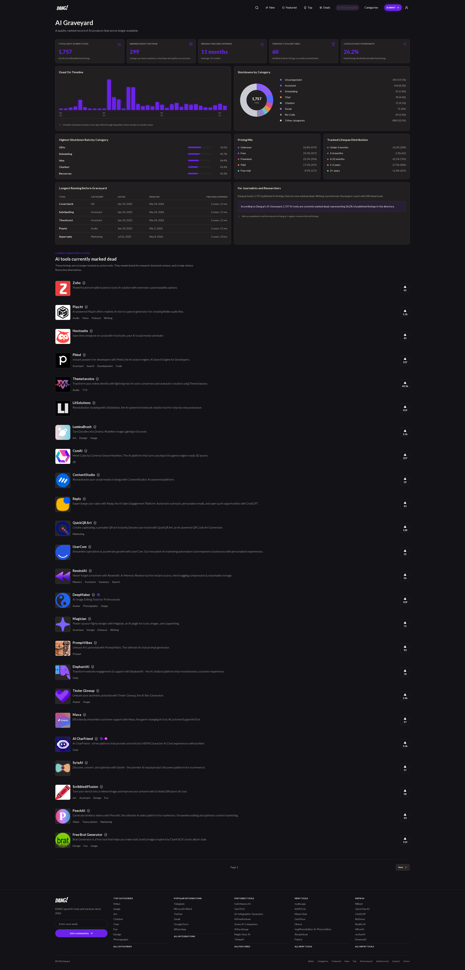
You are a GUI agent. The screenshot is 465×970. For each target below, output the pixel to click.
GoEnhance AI (242, 903)
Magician (79, 619)
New (272, 7)
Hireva (298, 924)
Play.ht (63, 228)
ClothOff (360, 913)
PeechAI (79, 811)
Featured (291, 7)
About (311, 961)
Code (119, 365)
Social (288, 108)
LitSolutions (82, 403)
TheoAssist (66, 220)
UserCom (79, 547)
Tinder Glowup (83, 691)
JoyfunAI (360, 934)
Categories (371, 7)
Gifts (62, 147)
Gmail (177, 919)
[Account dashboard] (406, 7)
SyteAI (78, 763)
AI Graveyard (349, 7)
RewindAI (80, 571)
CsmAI (77, 451)
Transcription (90, 821)
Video (76, 821)
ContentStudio (84, 475)
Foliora (298, 939)
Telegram (179, 903)
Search (90, 365)
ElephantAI (81, 667)
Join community (79, 933)
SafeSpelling (66, 212)
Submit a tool (382, 961)
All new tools (303, 946)
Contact (396, 961)
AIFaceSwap (241, 929)
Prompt (77, 653)
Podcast (96, 318)
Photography (90, 605)
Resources (65, 173)
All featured (242, 946)
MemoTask (301, 913)
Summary (104, 581)
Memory (77, 581)
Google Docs (181, 924)
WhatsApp (180, 929)
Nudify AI (360, 924)
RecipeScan (301, 934)
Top (310, 7)
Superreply (65, 236)
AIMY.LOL (300, 908)
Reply (77, 499)
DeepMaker (81, 595)
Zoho (77, 283)
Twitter (178, 913)
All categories (122, 946)
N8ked (359, 903)
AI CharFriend (83, 739)
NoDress (360, 919)
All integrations (184, 936)
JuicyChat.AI (362, 908)
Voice (85, 318)
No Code (290, 114)
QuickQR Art (82, 523)
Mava (77, 715)
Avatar (76, 605)
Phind (77, 355)
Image (93, 437)
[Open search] (257, 7)
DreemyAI (361, 939)
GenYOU (239, 908)
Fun (106, 797)
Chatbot (290, 103)
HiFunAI (359, 929)
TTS (84, 389)
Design (83, 437)
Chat (288, 97)
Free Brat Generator (87, 835)
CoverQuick (66, 203)
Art (74, 437)
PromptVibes (82, 643)
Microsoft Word (183, 908)
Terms (406, 961)
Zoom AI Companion (246, 924)
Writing (108, 318)
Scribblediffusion (85, 787)
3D (74, 461)
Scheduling (291, 91)
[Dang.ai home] (61, 7)
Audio (76, 318)
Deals (326, 7)
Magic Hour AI (242, 934)
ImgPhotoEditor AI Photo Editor (313, 929)
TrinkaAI (239, 939)
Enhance (102, 629)
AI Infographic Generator (248, 913)
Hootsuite (80, 331)
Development (105, 365)
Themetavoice (83, 379)
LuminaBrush (82, 427)
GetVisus (300, 919)
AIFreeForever (242, 919)
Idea (61, 160)
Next (400, 867)
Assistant (290, 85)
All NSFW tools (364, 946)
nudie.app (300, 903)
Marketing (78, 533)
